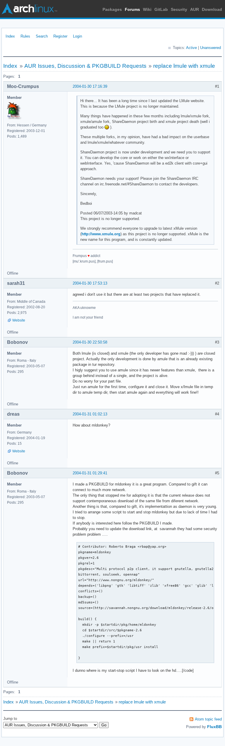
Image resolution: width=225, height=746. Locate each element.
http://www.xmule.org (100, 234)
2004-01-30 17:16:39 (90, 86)
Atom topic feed (208, 719)
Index (10, 36)
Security (179, 9)
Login (77, 36)
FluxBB (214, 726)
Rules (25, 36)
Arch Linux (29, 9)
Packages (112, 9)
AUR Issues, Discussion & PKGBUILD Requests (85, 66)
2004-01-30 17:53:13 (90, 283)
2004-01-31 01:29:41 (90, 473)
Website (18, 320)
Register (60, 36)
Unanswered (210, 47)
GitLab (161, 9)
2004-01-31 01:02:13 (90, 414)
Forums (132, 9)
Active (191, 47)
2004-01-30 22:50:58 (90, 342)
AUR (194, 9)
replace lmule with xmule (184, 66)
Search (42, 36)
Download (212, 9)
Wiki (147, 9)
